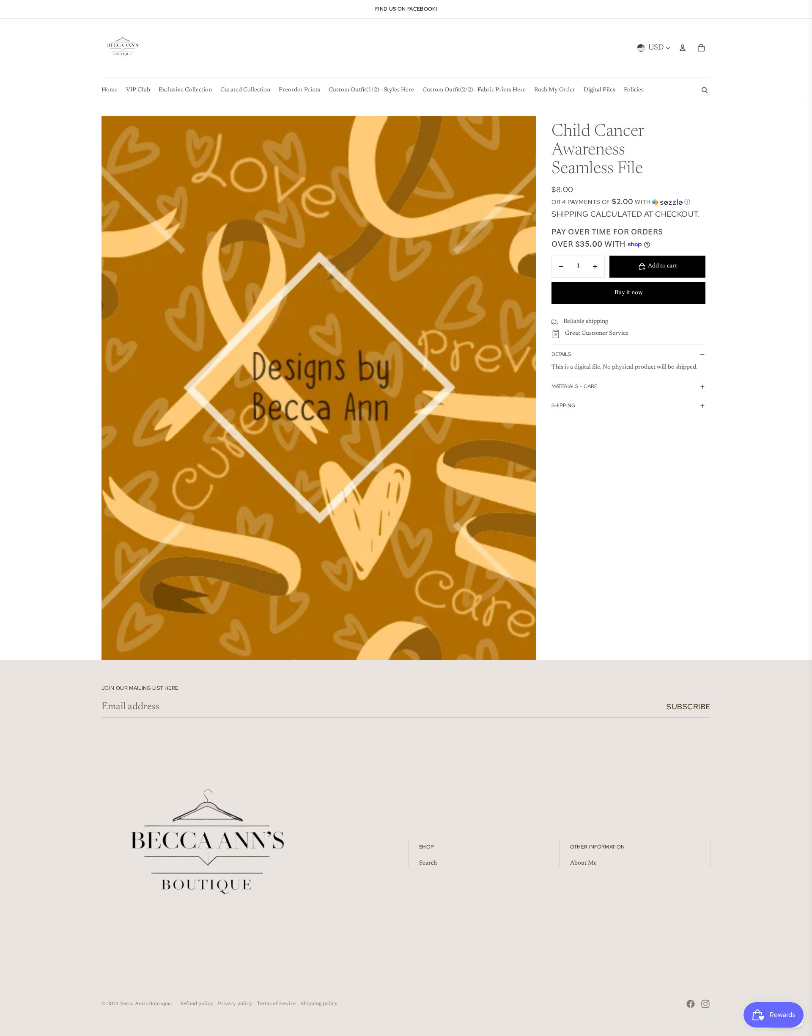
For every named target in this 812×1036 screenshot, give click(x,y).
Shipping (563, 405)
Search (428, 863)
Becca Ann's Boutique (145, 1003)
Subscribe (688, 706)
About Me (583, 863)
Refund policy (196, 1003)
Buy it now (628, 293)
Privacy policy (235, 1003)
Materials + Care (574, 386)
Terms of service (276, 1003)
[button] (628, 202)
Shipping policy (319, 1003)
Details (561, 354)
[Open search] (704, 90)
